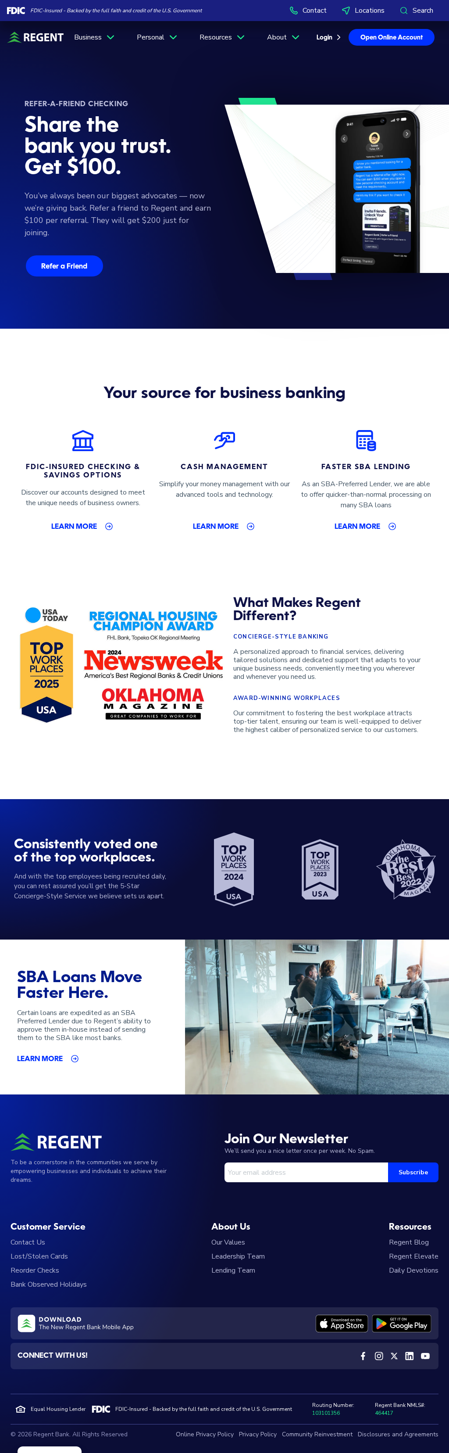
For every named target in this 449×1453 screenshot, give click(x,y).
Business (88, 37)
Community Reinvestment (317, 1434)
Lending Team (233, 1270)
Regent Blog (409, 1242)
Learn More (74, 527)
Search (423, 10)
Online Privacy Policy (205, 1434)
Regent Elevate (413, 1256)
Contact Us (28, 1242)
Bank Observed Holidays (49, 1284)
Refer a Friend (64, 266)
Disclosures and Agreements (398, 1434)
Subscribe (413, 1172)
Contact (315, 10)
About (277, 37)
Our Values (228, 1242)
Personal (150, 37)
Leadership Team (238, 1256)
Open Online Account (391, 38)
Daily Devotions (413, 1270)
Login (324, 38)
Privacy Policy (258, 1434)
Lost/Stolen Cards (39, 1256)
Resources (216, 37)
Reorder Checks (35, 1270)
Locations (370, 10)
